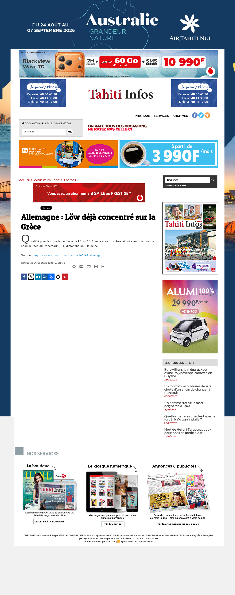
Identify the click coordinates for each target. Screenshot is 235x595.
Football (70, 180)
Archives (180, 115)
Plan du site (109, 541)
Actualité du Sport (46, 180)
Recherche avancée (175, 185)
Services (161, 115)
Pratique (142, 115)
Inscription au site (144, 541)
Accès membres (93, 541)
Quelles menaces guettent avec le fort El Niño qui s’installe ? (189, 418)
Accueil (24, 180)
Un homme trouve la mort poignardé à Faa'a (183, 404)
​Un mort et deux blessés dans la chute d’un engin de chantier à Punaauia (187, 389)
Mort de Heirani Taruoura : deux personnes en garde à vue (187, 431)
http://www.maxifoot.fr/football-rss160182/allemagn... (69, 255)
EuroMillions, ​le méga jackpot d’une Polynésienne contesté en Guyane (188, 373)
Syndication (127, 541)
